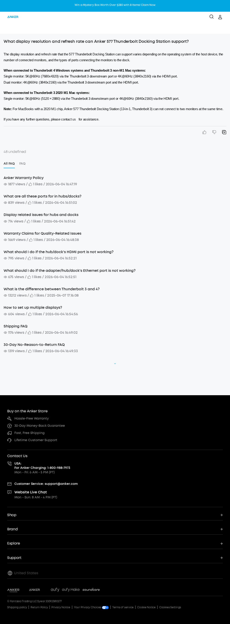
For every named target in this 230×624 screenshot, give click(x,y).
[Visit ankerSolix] (45, 590)
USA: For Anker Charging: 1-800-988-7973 (42, 465)
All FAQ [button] (9, 163)
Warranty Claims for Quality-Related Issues (42, 233)
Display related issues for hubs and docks (41, 214)
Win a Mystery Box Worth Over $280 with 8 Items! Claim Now (115, 5)
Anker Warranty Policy (24, 177)
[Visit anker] (34, 590)
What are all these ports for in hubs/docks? (42, 196)
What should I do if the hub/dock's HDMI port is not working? (58, 252)
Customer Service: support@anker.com (46, 484)
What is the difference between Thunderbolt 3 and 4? (52, 289)
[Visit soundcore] (91, 590)
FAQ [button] (22, 163)
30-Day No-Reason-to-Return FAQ (34, 344)
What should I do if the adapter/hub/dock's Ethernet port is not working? (69, 270)
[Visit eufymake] (71, 590)
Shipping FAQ (15, 326)
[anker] (12, 17)
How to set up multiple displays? (33, 307)
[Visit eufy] (55, 590)
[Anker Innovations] (13, 590)
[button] (8, 28)
